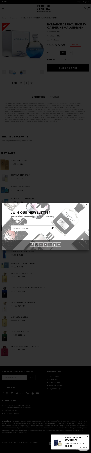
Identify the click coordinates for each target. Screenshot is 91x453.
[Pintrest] (41, 244)
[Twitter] (45, 244)
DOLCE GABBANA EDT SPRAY (74, 443)
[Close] (86, 205)
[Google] (50, 244)
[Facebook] (32, 244)
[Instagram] (36, 244)
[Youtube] (54, 244)
